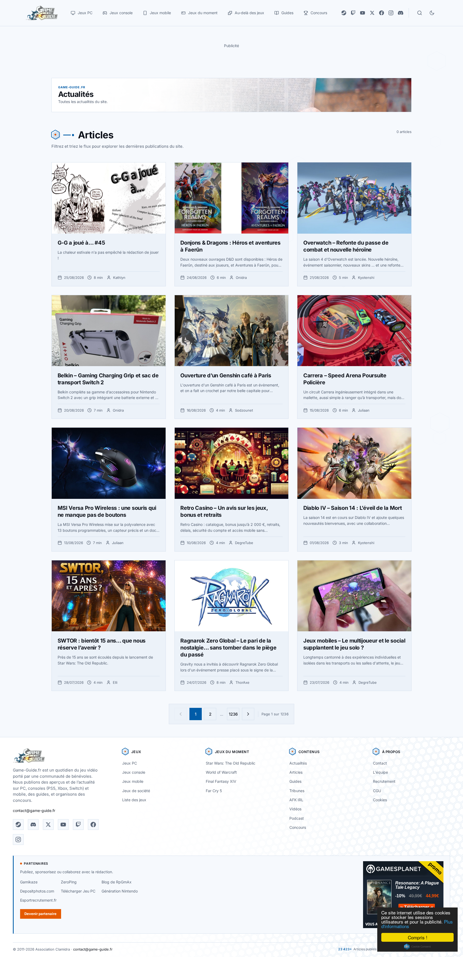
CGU (377, 790)
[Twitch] (353, 13)
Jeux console (133, 772)
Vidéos (295, 809)
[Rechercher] (419, 12)
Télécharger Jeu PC (78, 891)
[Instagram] (391, 13)
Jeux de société (136, 790)
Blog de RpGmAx (117, 882)
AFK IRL (296, 800)
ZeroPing (69, 882)
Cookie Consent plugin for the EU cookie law (417, 947)
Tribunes (296, 790)
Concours (297, 827)
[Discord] (400, 13)
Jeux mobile (132, 781)
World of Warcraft (221, 772)
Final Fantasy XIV (221, 781)
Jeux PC (129, 763)
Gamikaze (29, 882)
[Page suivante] (248, 714)
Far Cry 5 (214, 790)
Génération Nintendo (120, 891)
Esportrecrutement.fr (38, 900)
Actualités (298, 763)
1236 (233, 714)
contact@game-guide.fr (34, 810)
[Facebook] (381, 13)
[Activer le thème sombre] (432, 12)
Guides (295, 781)
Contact (380, 763)
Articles (296, 772)
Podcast (296, 818)
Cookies (380, 800)
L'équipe (380, 772)
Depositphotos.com (37, 891)
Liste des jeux (134, 800)
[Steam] (343, 13)
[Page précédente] (180, 714)
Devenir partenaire (40, 914)
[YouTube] (362, 13)
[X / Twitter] (372, 13)
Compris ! (417, 937)
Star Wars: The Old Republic (230, 763)
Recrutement (384, 781)
